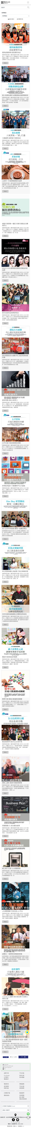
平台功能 (21, 1073)
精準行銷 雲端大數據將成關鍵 (12, 699)
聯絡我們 (21, 1093)
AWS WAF (6, 1064)
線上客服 (21, 1097)
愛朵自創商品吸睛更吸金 (10, 313)
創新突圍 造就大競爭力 (10, 400)
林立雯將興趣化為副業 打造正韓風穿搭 (15, 571)
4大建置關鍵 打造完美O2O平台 (12, 911)
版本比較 (21, 1075)
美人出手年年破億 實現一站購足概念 (14, 528)
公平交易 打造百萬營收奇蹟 (11, 443)
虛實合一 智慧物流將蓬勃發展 (12, 954)
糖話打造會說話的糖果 (9, 657)
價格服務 (21, 1084)
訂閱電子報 (7, 1093)
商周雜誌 (4, 12)
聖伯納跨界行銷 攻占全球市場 (12, 742)
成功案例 (6, 1086)
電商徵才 (6, 1079)
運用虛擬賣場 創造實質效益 (11, 52)
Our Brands (6, 1075)
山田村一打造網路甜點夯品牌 (12, 181)
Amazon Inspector (7, 1067)
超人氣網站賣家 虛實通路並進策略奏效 (15, 95)
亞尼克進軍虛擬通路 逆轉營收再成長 (14, 614)
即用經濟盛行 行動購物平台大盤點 (13, 486)
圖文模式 (11, 19)
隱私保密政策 (23, 1099)
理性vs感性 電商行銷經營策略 (12, 783)
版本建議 (21, 1077)
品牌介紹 (6, 1073)
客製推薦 (21, 1088)
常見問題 (21, 1095)
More (5, 63)
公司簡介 (6, 1077)
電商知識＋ (7, 1095)
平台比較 (21, 1086)
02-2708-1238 (16, 1122)
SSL (5, 1068)
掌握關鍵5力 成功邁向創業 (11, 826)
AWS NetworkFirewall (8, 1066)
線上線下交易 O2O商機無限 (11, 868)
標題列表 (20, 19)
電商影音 (6, 1084)
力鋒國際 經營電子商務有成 (11, 138)
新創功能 (6, 1088)
